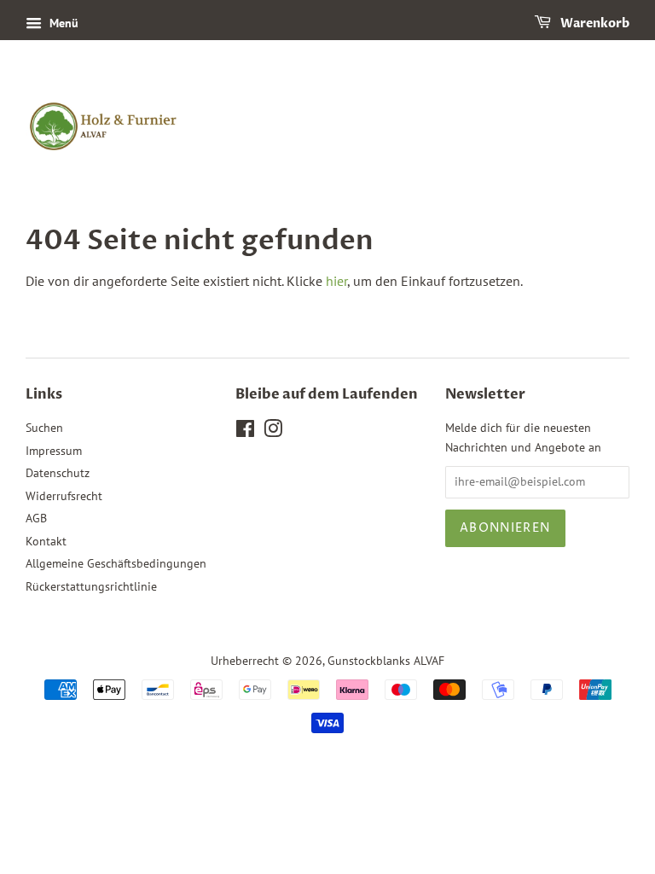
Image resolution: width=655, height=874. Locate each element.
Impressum (54, 450)
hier (336, 280)
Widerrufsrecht (64, 496)
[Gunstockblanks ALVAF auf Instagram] (273, 432)
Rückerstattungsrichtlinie (91, 586)
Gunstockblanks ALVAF (386, 660)
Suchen (44, 427)
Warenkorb (593, 23)
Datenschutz (58, 473)
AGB (36, 518)
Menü (62, 23)
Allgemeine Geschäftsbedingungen (116, 563)
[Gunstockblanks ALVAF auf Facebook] (245, 432)
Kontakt (46, 541)
